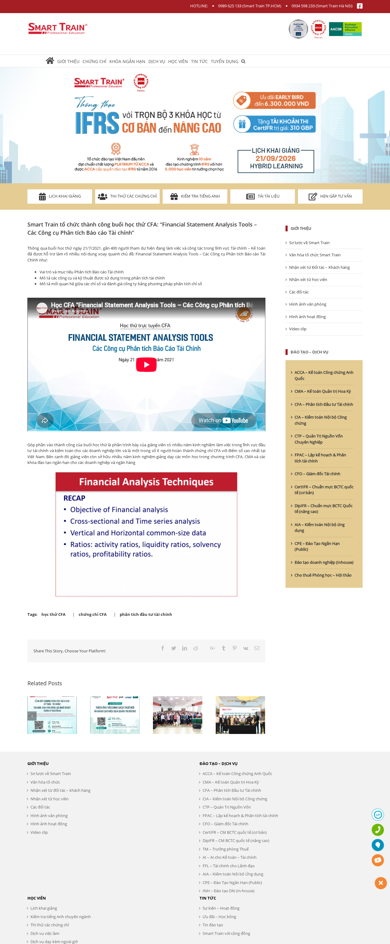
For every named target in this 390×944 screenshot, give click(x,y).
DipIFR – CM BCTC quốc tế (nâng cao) (236, 840)
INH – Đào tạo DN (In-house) (228, 890)
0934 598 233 (303, 6)
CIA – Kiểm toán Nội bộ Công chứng (235, 799)
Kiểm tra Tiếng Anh (200, 196)
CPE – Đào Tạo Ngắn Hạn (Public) (232, 882)
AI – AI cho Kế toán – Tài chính (230, 857)
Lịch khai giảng (65, 196)
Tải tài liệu (268, 196)
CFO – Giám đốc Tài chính (317, 473)
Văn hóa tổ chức (45, 782)
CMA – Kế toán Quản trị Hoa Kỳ (323, 391)
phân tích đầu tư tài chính (146, 614)
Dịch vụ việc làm (44, 933)
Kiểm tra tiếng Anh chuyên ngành (60, 916)
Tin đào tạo (213, 925)
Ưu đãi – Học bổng (219, 916)
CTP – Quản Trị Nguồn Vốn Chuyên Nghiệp (319, 439)
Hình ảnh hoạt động (307, 316)
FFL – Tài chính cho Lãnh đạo (229, 866)
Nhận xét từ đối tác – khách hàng (60, 790)
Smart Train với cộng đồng (226, 933)
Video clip (298, 329)
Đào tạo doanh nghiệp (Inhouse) (324, 562)
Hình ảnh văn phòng (307, 304)
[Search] (243, 61)
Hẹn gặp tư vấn (336, 196)
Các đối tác (299, 292)
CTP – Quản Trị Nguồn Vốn (227, 807)
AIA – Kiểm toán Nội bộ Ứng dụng (233, 874)
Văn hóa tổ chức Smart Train (315, 255)
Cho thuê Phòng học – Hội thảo (323, 575)
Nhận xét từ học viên (308, 279)
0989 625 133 (229, 6)
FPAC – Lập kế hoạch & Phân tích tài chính (240, 815)
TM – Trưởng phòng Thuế (226, 849)
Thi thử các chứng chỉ (133, 196)
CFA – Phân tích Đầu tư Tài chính (324, 404)
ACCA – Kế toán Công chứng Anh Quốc (237, 773)
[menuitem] (51, 61)
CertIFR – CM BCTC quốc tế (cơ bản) (235, 832)
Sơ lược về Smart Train (309, 242)
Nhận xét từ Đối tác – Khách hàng (319, 267)
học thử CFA (53, 614)
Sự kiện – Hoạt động (221, 908)
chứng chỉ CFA (93, 614)
